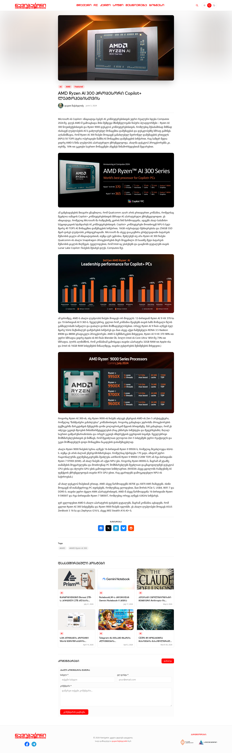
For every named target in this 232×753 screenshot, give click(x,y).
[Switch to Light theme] (204, 5)
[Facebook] (27, 744)
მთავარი (83, 5)
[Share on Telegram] (116, 528)
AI (96, 5)
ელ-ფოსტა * (122, 675)
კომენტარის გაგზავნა (74, 712)
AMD (68, 86)
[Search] (197, 5)
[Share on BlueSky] (123, 528)
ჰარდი (105, 5)
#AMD (62, 548)
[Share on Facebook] (101, 528)
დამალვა (168, 661)
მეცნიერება (136, 5)
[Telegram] (34, 744)
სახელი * (64, 675)
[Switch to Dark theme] (214, 5)
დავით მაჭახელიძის (119, 741)
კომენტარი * (66, 686)
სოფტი (118, 5)
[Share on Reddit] (131, 528)
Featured (79, 86)
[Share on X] (108, 528)
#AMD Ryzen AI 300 (78, 548)
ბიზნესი (156, 5)
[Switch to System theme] (209, 5)
